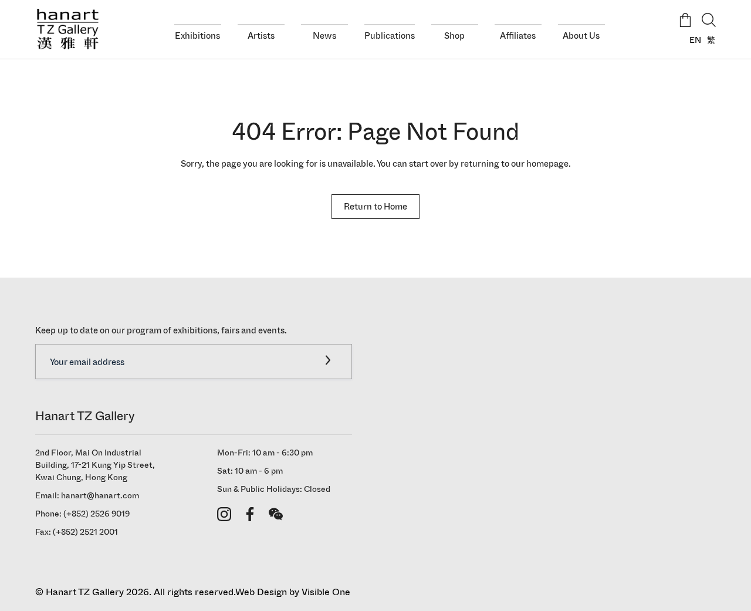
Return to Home (375, 206)
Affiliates (518, 35)
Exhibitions (197, 35)
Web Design (261, 592)
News (324, 35)
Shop (454, 35)
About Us (581, 35)
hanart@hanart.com (100, 496)
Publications (389, 35)
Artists (261, 35)
